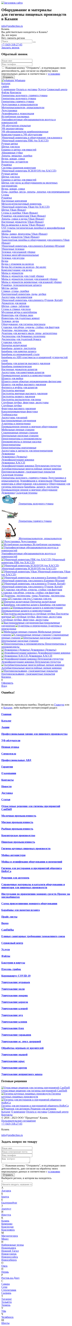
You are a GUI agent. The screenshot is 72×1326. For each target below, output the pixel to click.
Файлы (5, 956)
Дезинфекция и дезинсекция (36, 480)
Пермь (5, 1271)
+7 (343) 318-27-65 (11, 44)
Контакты (7, 779)
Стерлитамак (8, 1290)
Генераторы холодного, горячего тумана (24, 477)
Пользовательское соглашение (18, 1120)
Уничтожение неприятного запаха (21, 1074)
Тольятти (6, 1302)
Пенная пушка (10, 747)
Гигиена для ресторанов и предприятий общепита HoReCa (35, 1105)
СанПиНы (7, 929)
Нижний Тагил (10, 1250)
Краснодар (7, 1226)
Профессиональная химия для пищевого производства (34, 733)
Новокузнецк (9, 1253)
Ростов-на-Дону (10, 1277)
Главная (6, 714)
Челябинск (7, 1317)
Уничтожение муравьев (15, 982)
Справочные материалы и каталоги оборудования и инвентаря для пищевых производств (33, 886)
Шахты (5, 1323)
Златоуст (6, 1208)
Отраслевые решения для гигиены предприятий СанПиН (34, 1090)
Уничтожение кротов (14, 1067)
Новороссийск (9, 1256)
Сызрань (6, 1293)
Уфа (3, 1311)
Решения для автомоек (15, 877)
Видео (5, 923)
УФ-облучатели (10, 740)
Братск (5, 1196)
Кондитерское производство (18, 835)
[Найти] (34, 42)
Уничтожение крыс (13, 1061)
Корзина (6, 676)
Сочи (4, 1287)
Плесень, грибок (11, 969)
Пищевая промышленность (18, 842)
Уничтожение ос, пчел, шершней (21, 1041)
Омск (4, 1265)
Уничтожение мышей (14, 1054)
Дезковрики (8, 492)
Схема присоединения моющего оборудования (29, 903)
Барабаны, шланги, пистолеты (41, 486)
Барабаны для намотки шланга (20, 910)
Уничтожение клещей (14, 1008)
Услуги (5, 949)
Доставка (7, 793)
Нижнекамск (8, 1247)
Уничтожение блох (12, 1028)
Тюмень (5, 1305)
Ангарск (6, 1190)
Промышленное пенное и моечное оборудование (29, 489)
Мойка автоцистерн (13, 855)
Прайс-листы (9, 916)
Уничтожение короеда (14, 1002)
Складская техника (26, 492)
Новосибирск (9, 1259)
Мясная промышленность (17, 822)
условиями (54, 73)
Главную (59, 704)
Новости (6, 786)
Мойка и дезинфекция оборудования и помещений (31, 861)
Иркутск (6, 1214)
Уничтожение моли (13, 989)
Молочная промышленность (18, 815)
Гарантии (7, 766)
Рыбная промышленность (17, 828)
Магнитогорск (9, 1235)
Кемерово (6, 1223)
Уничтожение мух (12, 1015)
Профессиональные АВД (16, 760)
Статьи (5, 799)
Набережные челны (12, 1244)
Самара (5, 1284)
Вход (4, 685)
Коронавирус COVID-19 (15, 975)
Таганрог (6, 1299)
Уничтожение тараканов (16, 1034)
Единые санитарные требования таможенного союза (33, 936)
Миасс (5, 1238)
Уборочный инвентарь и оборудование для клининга (33, 482)
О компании (8, 773)
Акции (5, 727)
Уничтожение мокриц (14, 995)
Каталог (7, 707)
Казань (5, 1220)
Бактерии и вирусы (13, 962)
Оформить (7, 682)
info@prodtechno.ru (12, 26)
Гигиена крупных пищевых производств (26, 848)
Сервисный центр (12, 943)
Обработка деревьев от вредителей (22, 1048)
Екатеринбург (9, 1202)
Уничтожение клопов (14, 1021)
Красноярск (8, 1229)
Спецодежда (8, 753)
